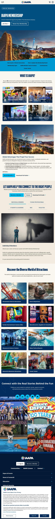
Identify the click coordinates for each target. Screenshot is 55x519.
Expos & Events (8, 473)
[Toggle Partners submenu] (51, 501)
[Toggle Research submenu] (51, 493)
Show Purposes (9, 515)
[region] (26, 502)
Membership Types (12, 65)
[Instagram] (27, 397)
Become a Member (16, 195)
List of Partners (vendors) (9, 512)
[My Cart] (50, 2)
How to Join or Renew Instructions (16, 63)
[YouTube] (37, 397)
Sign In (21, 464)
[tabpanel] (27, 236)
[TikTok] (32, 397)
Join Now (5, 24)
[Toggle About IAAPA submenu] (51, 497)
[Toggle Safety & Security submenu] (51, 485)
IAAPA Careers (28, 468)
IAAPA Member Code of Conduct (28, 65)
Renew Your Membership (20, 24)
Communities (15, 468)
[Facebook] (17, 397)
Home (4, 8)
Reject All (34, 515)
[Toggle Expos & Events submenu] (51, 473)
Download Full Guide (22, 175)
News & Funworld (8, 477)
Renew (28, 195)
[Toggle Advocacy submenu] (51, 489)
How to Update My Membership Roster (38, 63)
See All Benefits (8, 175)
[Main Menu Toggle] (2, 2)
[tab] (17, 202)
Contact (40, 468)
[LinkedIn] (22, 397)
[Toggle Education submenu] (51, 481)
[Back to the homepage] (27, 458)
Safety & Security (8, 485)
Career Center (27, 68)
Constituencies (43, 65)
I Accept (44, 515)
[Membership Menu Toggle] (53, 2)
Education (6, 481)
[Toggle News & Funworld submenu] (51, 477)
